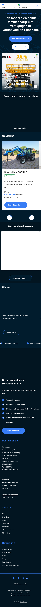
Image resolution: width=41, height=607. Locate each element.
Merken (4, 520)
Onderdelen (6, 523)
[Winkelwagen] (37, 6)
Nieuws (4, 514)
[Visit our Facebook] (18, 578)
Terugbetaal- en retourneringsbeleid (20, 595)
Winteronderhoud (8, 530)
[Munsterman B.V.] (20, 6)
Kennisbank (6, 526)
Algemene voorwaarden (16, 593)
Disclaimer (11, 590)
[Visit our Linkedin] (14, 578)
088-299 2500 (7, 464)
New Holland (6, 562)
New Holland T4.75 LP (15, 172)
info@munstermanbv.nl (10, 461)
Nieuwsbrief (6, 533)
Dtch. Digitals (23, 602)
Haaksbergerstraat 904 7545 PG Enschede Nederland (10, 485)
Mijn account (6, 552)
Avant (4, 556)
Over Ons (5, 517)
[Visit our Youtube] (27, 578)
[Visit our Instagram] (23, 578)
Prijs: (6, 192)
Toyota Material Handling (10, 565)
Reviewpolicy (27, 590)
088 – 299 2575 (7, 497)
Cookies (27, 593)
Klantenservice (7, 549)
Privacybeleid (19, 590)
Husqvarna (6, 559)
